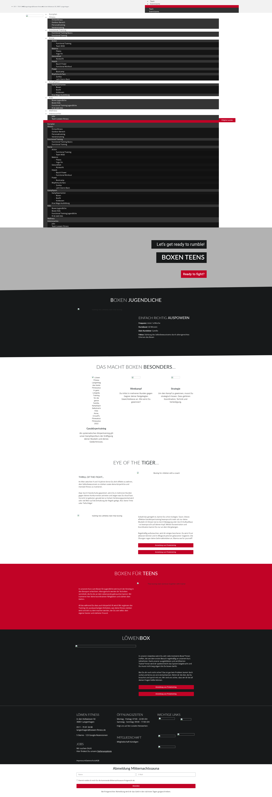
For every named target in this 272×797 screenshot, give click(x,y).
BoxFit (58, 90)
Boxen (58, 87)
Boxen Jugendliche (59, 100)
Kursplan (51, 124)
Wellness (51, 218)
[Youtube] (258, 6)
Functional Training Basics (62, 33)
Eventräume (155, 4)
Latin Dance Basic (63, 79)
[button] (192, 6)
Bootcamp (60, 71)
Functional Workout (64, 66)
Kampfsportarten (59, 84)
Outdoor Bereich (58, 22)
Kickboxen (60, 92)
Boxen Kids (56, 103)
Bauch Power (61, 64)
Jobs (53, 116)
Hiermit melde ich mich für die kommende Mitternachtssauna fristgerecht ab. (106, 780)
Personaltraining (58, 25)
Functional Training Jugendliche (64, 105)
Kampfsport (54, 82)
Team (151, 9)
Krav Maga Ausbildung (61, 95)
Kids (51, 97)
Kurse (51, 38)
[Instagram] (254, 6)
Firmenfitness (57, 20)
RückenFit (60, 59)
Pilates (58, 51)
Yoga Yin (59, 54)
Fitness (52, 17)
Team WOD (60, 46)
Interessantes (55, 113)
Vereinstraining (58, 137)
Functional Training (57, 30)
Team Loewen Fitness (60, 119)
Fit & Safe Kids (57, 216)
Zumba (59, 77)
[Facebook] (251, 6)
